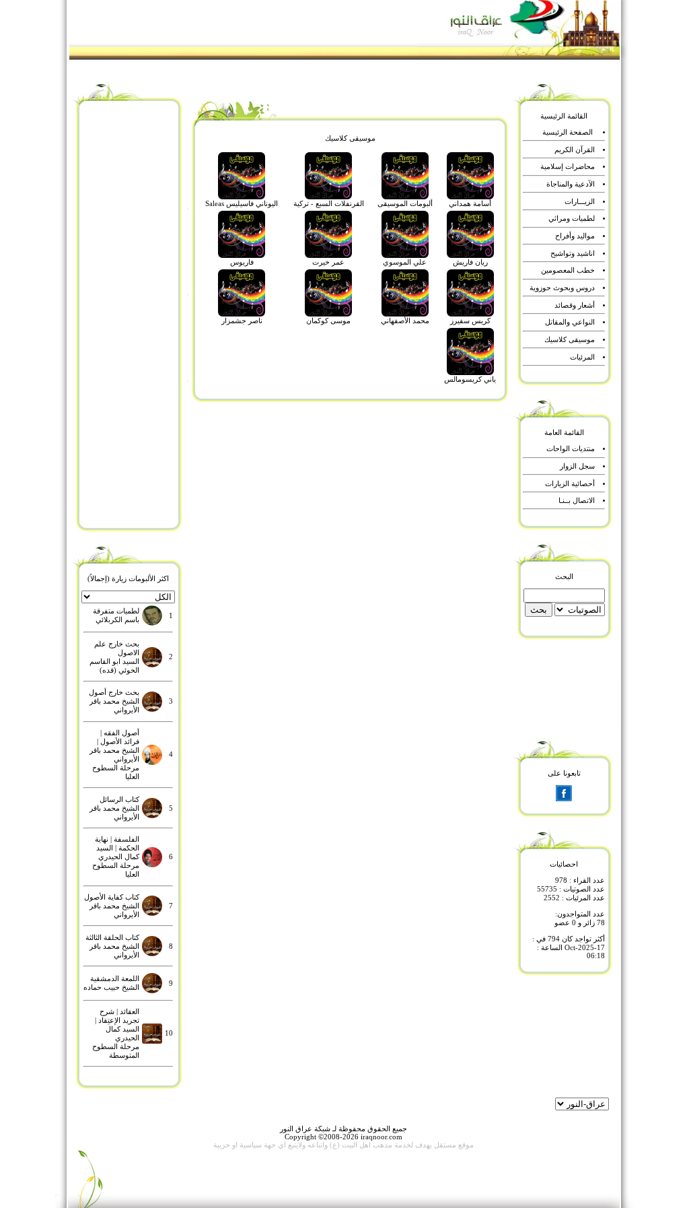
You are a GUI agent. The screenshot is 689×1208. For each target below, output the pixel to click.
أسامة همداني (470, 203)
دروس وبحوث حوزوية (562, 288)
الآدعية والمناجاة (570, 184)
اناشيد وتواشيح (572, 253)
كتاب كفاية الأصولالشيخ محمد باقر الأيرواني (111, 906)
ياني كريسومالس (470, 379)
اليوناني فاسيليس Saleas (241, 203)
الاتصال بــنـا (576, 500)
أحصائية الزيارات (570, 484)
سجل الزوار (577, 466)
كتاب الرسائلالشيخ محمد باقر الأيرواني (114, 808)
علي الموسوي (405, 262)
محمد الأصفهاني (405, 321)
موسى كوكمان (328, 321)
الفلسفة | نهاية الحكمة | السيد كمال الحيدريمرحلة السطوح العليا (115, 857)
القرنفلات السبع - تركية (328, 203)
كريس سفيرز (470, 321)
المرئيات (582, 357)
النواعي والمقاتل (570, 322)
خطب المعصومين (568, 270)
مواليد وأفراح (575, 236)
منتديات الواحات (570, 448)
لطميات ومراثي (571, 218)
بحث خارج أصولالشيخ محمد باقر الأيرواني (114, 701)
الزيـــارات (580, 201)
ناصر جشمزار (241, 321)
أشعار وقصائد (574, 305)
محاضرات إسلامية (567, 166)
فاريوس (242, 262)
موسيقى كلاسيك (569, 339)
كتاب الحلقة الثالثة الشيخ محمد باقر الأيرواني (112, 946)
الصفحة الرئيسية (567, 132)
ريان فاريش (470, 262)
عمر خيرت (328, 262)
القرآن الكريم (574, 150)
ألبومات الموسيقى (405, 203)
